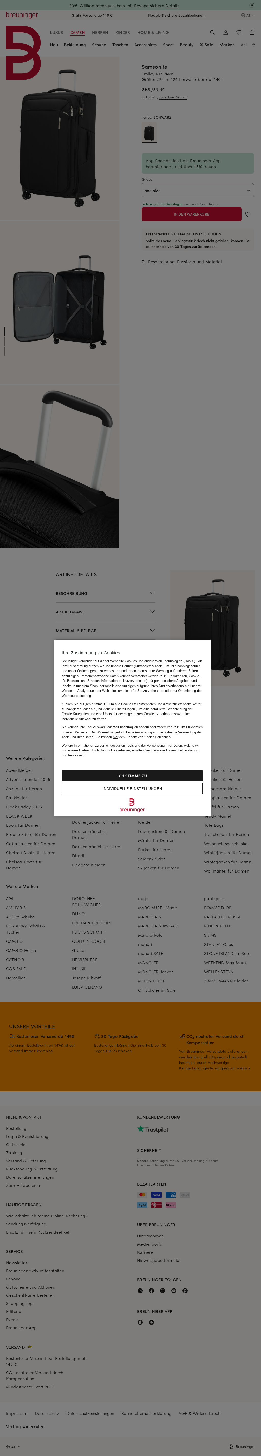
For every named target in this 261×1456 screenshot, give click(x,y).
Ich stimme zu (132, 775)
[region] (132, 728)
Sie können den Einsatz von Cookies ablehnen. (133, 737)
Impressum (76, 755)
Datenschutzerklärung (182, 750)
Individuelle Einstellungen (132, 789)
